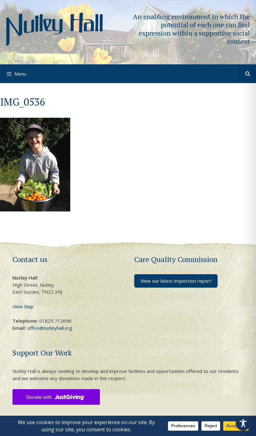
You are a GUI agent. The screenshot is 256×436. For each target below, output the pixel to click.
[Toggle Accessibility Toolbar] (243, 423)
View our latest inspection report (175, 281)
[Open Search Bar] (247, 73)
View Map (22, 306)
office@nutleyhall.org (49, 328)
